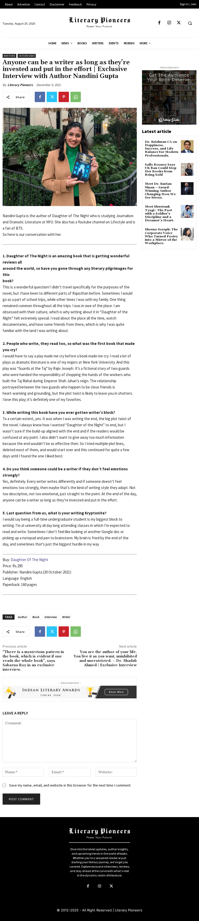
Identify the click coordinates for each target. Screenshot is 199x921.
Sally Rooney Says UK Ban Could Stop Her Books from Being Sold (160, 170)
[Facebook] (159, 22)
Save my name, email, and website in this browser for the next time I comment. (70, 785)
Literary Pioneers (20, 85)
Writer (66, 617)
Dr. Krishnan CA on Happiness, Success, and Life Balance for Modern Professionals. (161, 149)
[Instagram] (169, 22)
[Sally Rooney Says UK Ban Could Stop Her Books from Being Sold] (187, 169)
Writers (9, 56)
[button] (189, 23)
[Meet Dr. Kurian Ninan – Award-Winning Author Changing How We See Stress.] (187, 188)
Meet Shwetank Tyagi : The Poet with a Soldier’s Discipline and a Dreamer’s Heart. (159, 213)
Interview (50, 617)
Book (35, 617)
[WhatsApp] (75, 97)
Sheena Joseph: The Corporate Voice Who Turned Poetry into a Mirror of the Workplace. (161, 236)
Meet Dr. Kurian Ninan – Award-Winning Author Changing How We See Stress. (160, 191)
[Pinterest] (64, 97)
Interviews (27, 56)
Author (22, 617)
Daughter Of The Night (29, 559)
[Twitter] (178, 22)
